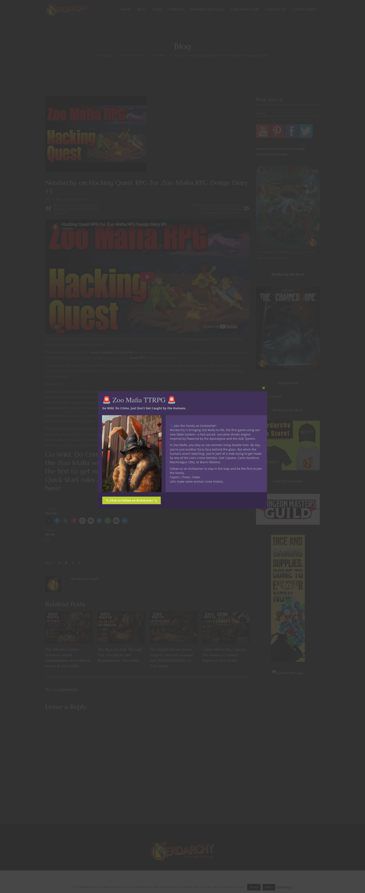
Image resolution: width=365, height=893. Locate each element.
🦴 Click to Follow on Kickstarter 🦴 (131, 500)
